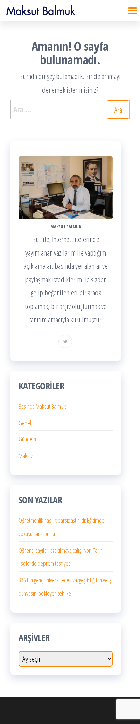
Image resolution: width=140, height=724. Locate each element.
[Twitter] (65, 341)
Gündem (27, 439)
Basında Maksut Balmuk (42, 406)
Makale (26, 456)
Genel (25, 423)
